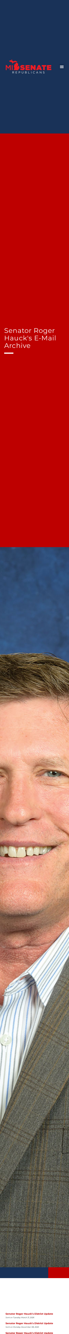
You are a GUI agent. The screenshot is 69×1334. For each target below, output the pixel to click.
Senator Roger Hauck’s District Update (29, 1313)
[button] (62, 67)
